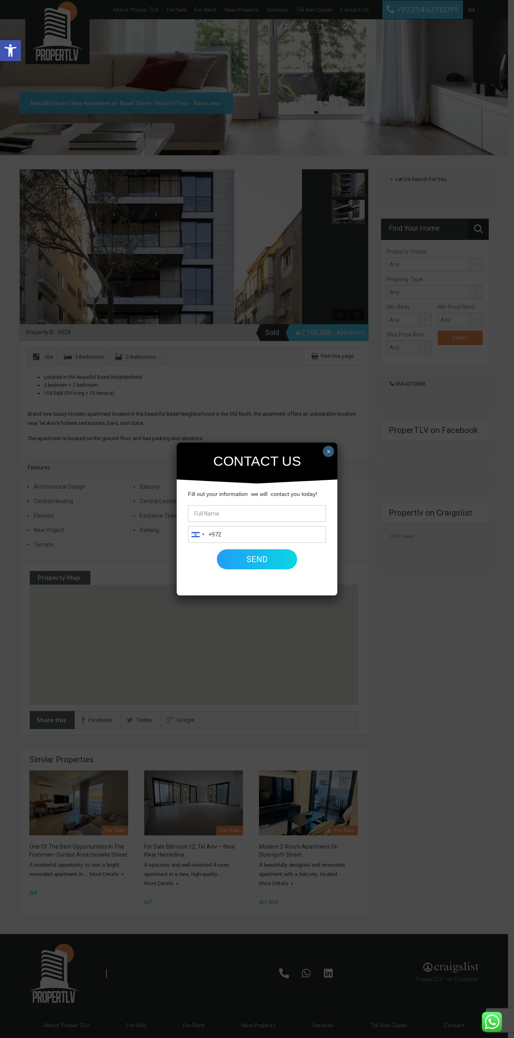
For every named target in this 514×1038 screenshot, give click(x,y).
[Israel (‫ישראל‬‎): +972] (197, 534)
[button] (10, 50)
